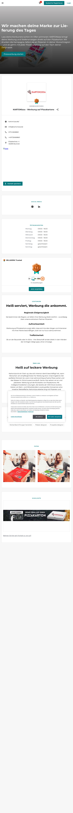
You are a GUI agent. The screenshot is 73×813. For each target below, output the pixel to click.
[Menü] (2, 3)
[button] (36, 289)
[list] (36, 132)
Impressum (31, 411)
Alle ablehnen (39, 416)
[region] (36, 406)
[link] (36, 121)
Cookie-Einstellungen (16, 416)
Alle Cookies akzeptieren (54, 416)
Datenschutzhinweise (22, 411)
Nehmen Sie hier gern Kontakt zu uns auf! (17, 536)
